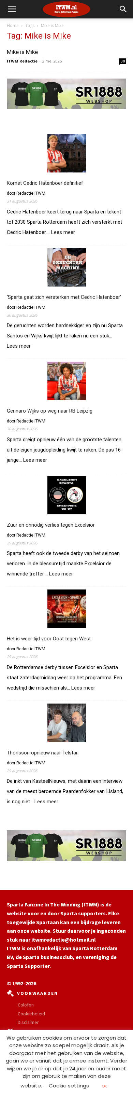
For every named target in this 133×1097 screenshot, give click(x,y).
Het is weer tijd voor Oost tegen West (49, 639)
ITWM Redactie (22, 61)
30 (123, 61)
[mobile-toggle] (12, 9)
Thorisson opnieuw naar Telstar (42, 753)
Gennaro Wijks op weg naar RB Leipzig (49, 411)
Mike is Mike (22, 51)
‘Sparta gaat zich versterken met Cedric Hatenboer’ (64, 297)
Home (13, 25)
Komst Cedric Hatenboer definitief (45, 183)
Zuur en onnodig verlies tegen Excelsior (51, 525)
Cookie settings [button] (69, 1085)
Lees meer (63, 232)
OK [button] (104, 1086)
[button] (123, 9)
